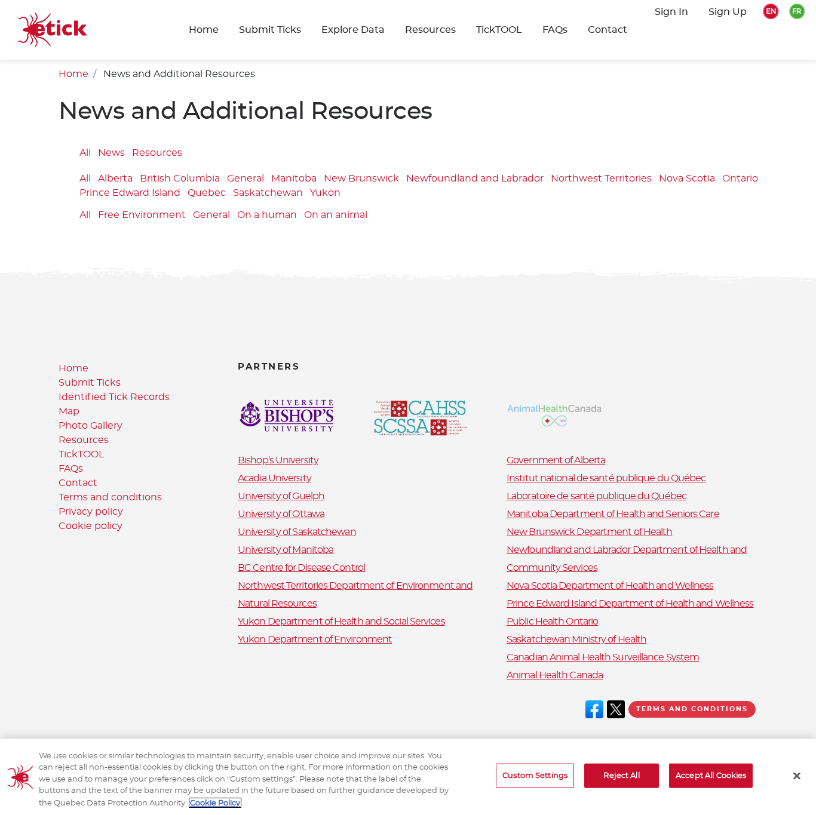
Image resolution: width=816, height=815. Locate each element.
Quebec (207, 193)
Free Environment (142, 215)
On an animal (335, 215)
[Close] (797, 776)
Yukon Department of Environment (315, 639)
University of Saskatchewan (297, 532)
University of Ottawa (281, 514)
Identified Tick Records (114, 397)
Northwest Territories (601, 179)
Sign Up (727, 12)
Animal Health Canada (555, 675)
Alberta (115, 179)
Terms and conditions (110, 497)
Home (204, 30)
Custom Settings (534, 776)
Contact (607, 30)
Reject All (621, 776)
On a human (267, 215)
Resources (430, 30)
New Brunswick (361, 179)
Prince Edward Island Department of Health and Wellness (630, 603)
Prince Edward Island (129, 193)
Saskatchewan (268, 193)
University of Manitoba (285, 550)
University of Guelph (281, 496)
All (85, 153)
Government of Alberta (556, 460)
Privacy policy (91, 511)
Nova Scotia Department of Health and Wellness (610, 586)
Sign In (671, 12)
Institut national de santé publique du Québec (606, 478)
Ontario (740, 179)
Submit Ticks (90, 382)
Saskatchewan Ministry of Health (576, 639)
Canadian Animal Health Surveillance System (603, 657)
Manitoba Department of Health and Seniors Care (613, 514)
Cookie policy (90, 526)
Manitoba (294, 179)
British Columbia (180, 179)
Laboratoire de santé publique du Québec (596, 496)
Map (69, 411)
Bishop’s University (278, 460)
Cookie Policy (215, 803)
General (245, 179)
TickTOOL (499, 30)
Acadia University (274, 478)
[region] (408, 777)
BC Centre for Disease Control (301, 568)
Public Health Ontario (552, 621)
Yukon (325, 193)
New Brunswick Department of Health (589, 532)
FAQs (554, 30)
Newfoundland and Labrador (475, 179)
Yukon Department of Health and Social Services (341, 621)
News (111, 153)
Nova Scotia (687, 179)
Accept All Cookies (711, 776)
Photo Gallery (90, 425)
